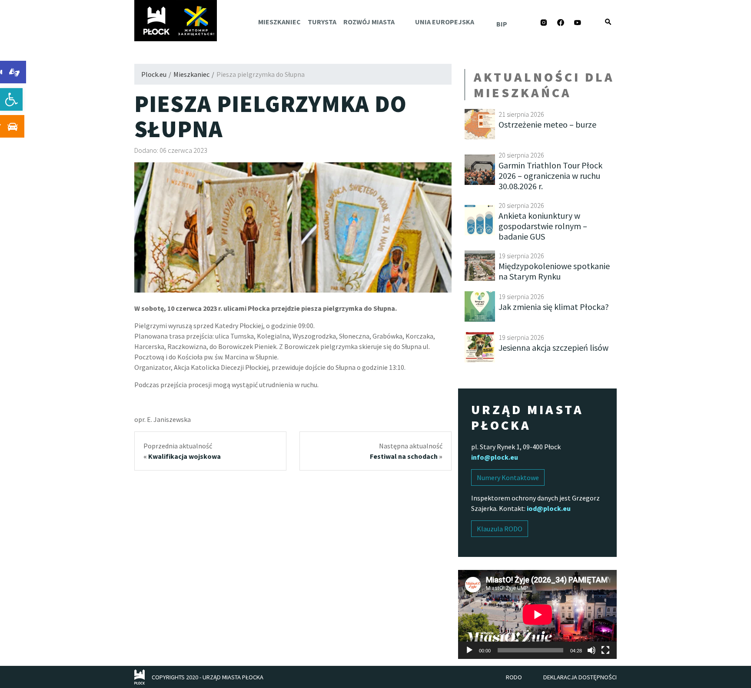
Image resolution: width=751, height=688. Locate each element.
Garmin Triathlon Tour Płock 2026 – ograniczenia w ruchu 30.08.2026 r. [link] (550, 175)
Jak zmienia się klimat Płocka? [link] (553, 306)
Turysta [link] (322, 21)
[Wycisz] (591, 650)
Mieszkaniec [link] (279, 21)
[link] (11, 99)
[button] (608, 21)
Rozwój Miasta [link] (369, 21)
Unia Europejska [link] (444, 21)
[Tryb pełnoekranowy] (605, 650)
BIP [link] (501, 24)
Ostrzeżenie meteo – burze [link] (547, 124)
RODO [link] (514, 677)
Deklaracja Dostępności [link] (580, 677)
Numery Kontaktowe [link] (508, 477)
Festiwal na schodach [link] (404, 456)
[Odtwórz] (469, 650)
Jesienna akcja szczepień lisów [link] (553, 347)
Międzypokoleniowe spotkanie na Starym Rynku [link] (554, 271)
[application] (537, 614)
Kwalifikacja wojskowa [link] (184, 456)
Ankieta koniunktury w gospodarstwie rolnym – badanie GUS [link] (542, 226)
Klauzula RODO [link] (499, 528)
